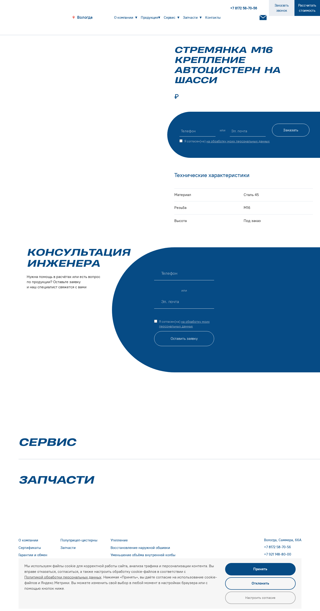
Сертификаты (30, 547)
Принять (260, 569)
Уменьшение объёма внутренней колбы (143, 555)
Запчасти (190, 17)
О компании (123, 17)
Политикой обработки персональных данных (62, 577)
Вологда (84, 17)
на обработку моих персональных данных (238, 141)
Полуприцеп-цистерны (78, 540)
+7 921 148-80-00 (277, 554)
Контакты (213, 17)
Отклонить (260, 583)
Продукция (149, 17)
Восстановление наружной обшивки (140, 547)
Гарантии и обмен (33, 555)
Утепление (119, 540)
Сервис (169, 17)
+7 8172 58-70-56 (277, 547)
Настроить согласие (260, 598)
